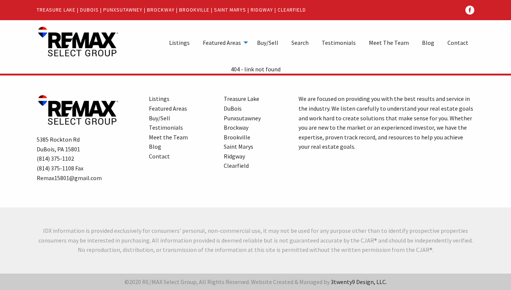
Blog (428, 42)
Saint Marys (230, 10)
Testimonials (339, 42)
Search (300, 42)
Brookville (194, 10)
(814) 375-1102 (55, 158)
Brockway (161, 10)
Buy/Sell (267, 42)
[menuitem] (179, 42)
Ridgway (262, 10)
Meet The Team (389, 42)
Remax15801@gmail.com (69, 178)
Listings (179, 42)
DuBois (89, 10)
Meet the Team (168, 137)
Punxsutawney (123, 10)
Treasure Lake (56, 10)
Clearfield (292, 10)
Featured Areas (222, 42)
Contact (457, 42)
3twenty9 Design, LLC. (359, 282)
